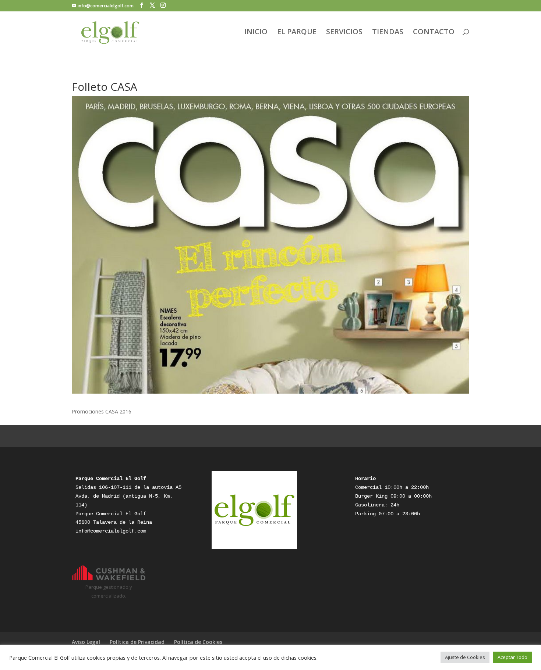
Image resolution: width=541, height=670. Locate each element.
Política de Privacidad (137, 641)
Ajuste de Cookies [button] (465, 657)
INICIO (256, 32)
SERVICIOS (344, 32)
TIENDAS (387, 32)
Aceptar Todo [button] (512, 657)
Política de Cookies (198, 641)
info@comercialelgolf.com (110, 531)
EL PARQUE (297, 32)
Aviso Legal (86, 641)
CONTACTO (434, 32)
